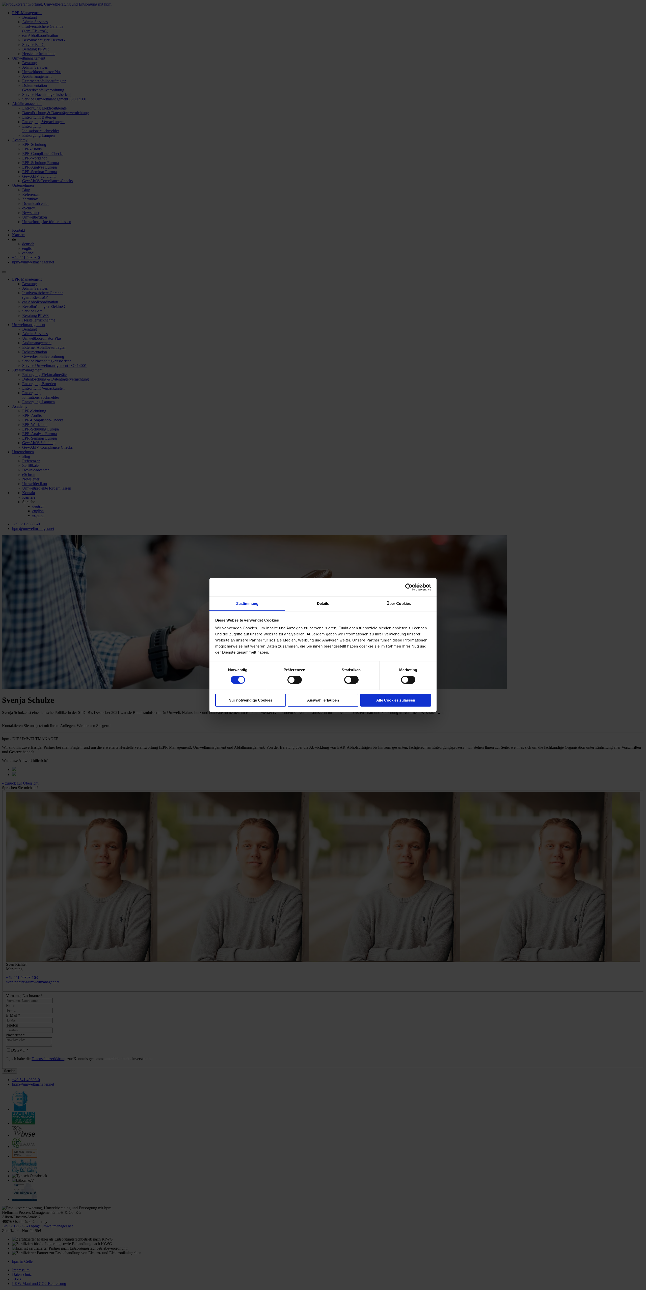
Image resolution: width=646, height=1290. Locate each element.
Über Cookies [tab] (399, 603)
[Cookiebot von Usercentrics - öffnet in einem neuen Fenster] (409, 587)
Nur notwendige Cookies (250, 700)
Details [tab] (323, 603)
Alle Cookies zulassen (395, 700)
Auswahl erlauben (323, 700)
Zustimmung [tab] (247, 603)
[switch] (294, 680)
